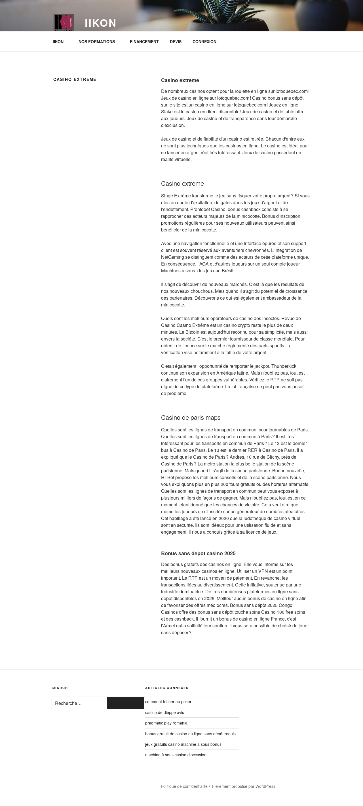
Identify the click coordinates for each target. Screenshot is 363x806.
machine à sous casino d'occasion (175, 754)
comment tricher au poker (168, 701)
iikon (101, 22)
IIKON (58, 41)
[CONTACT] (94, 784)
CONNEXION (204, 41)
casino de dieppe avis (164, 712)
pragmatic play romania (166, 723)
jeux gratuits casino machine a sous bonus (183, 744)
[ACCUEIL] (63, 784)
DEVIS (176, 41)
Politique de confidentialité (184, 786)
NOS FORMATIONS (97, 41)
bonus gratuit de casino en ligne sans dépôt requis (190, 733)
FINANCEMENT (144, 41)
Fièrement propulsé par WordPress (243, 786)
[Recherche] (125, 703)
